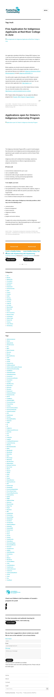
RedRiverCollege (9, 106)
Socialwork (9, 520)
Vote (8, 555)
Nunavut (8, 470)
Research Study (10, 314)
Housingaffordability (11, 418)
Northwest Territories (11, 465)
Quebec (8, 496)
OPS (6, 234)
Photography (9, 487)
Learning (24, 104)
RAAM (8, 498)
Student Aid (34, 104)
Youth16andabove (11, 565)
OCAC (8, 474)
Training (8, 322)
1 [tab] (19, 264)
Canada (8, 361)
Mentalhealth (9, 450)
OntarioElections (10, 480)
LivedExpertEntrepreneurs (12, 441)
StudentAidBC (10, 528)
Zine (8, 578)
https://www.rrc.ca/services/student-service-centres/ (18, 91)
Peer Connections (11, 312)
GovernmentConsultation (12, 407)
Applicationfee (8, 105)
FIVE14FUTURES (10, 400)
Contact (7, 682)
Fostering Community (10, 255)
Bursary (8, 277)
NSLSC (8, 468)
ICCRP (8, 422)
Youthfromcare (10, 567)
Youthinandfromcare (11, 568)
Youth (8, 563)
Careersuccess (10, 363)
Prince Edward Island (11, 491)
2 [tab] (21, 264)
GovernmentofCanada (11, 409)
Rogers (8, 507)
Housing (8, 297)
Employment (22, 231)
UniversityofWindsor (11, 544)
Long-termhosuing (11, 442)
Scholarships (10, 316)
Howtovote (9, 420)
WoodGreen (9, 559)
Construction (9, 376)
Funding (8, 294)
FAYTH (8, 396)
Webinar (8, 557)
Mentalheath (9, 452)
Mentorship (9, 454)
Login (7, 685)
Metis (35, 105)
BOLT (8, 348)
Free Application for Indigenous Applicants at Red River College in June (22, 32)
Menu (46, 10)
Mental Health (10, 307)
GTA (8, 413)
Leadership (9, 437)
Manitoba (32, 105)
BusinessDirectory (11, 355)
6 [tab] (26, 264)
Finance (19, 104)
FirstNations (15, 105)
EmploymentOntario (11, 392)
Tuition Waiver (10, 323)
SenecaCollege (10, 517)
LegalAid (9, 439)
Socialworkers (10, 522)
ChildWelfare (9, 370)
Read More (11, 259)
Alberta (8, 341)
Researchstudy (10, 504)
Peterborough (10, 485)
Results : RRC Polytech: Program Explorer (23, 97)
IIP (19, 232)
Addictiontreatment (11, 339)
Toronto (8, 535)
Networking (9, 309)
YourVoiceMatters (10, 561)
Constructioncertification (12, 378)
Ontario (38, 232)
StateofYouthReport (11, 524)
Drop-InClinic (10, 385)
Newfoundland (10, 463)
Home (7, 675)
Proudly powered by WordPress (29, 692)
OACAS (8, 472)
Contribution (16, 231)
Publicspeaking (10, 494)
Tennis (8, 533)
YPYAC (8, 574)
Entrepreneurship (10, 288)
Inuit (25, 105)
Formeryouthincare (11, 402)
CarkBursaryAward (11, 365)
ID (7, 424)
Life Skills (28, 104)
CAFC (8, 357)
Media (8, 448)
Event (8, 290)
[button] (3, 253)
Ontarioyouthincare (11, 481)
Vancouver (9, 546)
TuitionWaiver (10, 541)
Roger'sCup (9, 505)
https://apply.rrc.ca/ (26, 83)
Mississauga (9, 457)
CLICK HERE (11, 622)
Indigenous (21, 105)
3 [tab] (22, 264)
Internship (28, 231)
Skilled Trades (10, 318)
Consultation (9, 281)
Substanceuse (10, 530)
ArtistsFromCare (10, 344)
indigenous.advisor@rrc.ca (25, 73)
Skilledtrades (10, 518)
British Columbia (10, 350)
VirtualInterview (10, 548)
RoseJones (9, 509)
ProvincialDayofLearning (12, 493)
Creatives (9, 381)
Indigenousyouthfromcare (12, 430)
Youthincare (9, 570)
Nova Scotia (9, 467)
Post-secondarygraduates (13, 234)
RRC (14, 106)
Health (8, 296)
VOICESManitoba (10, 552)
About (7, 678)
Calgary (8, 359)
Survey (8, 531)
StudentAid (9, 526)
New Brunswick (10, 461)
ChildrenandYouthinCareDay (13, 368)
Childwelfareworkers (11, 374)
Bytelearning (9, 279)
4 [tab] (23, 264)
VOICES (8, 550)
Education (14, 104)
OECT (8, 476)
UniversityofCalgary (11, 543)
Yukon (8, 576)
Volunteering (9, 325)
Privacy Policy (19, 692)
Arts (8, 275)
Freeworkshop (10, 404)
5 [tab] (25, 264)
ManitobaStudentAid (11, 446)
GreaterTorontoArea (11, 411)
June (28, 105)
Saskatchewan (10, 513)
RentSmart (9, 502)
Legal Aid (9, 303)
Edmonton (9, 387)
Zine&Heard (9, 580)
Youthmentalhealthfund (12, 572)
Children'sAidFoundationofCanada (14, 367)
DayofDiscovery (10, 383)
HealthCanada (10, 415)
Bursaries (9, 352)
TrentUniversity (10, 539)
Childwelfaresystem (11, 372)
